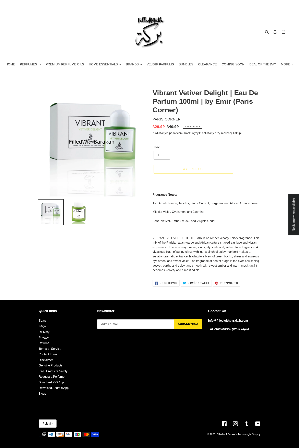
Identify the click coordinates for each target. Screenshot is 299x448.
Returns (44, 343)
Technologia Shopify (249, 434)
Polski (47, 423)
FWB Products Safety (53, 371)
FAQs (42, 326)
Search (43, 320)
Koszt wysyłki (192, 133)
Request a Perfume (51, 376)
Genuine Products (51, 365)
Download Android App (54, 388)
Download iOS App (51, 382)
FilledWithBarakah (227, 434)
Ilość (157, 147)
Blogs (42, 393)
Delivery (44, 331)
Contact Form (48, 354)
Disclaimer (46, 360)
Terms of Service (50, 348)
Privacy (44, 337)
